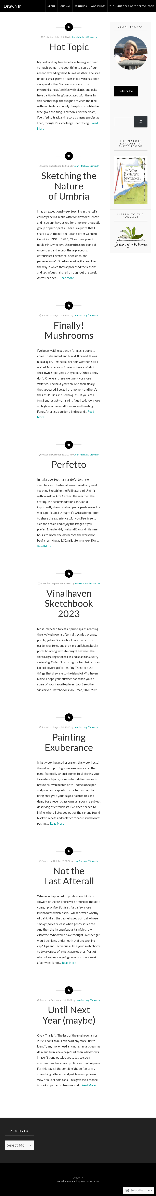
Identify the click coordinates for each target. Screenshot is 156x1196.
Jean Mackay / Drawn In (84, 37)
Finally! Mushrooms (68, 330)
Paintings (81, 6)
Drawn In (13, 6)
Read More (67, 278)
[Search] (140, 121)
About (51, 6)
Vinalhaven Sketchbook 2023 (69, 603)
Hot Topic (69, 46)
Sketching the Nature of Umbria (69, 186)
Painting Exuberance (69, 742)
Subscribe (126, 91)
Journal (65, 6)
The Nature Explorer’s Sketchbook (132, 6)
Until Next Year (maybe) (68, 1015)
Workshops (98, 6)
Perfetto (68, 464)
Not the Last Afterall (69, 876)
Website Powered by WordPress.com (77, 1181)
